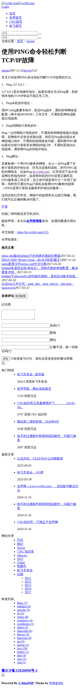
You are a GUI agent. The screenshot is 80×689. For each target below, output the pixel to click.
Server (31, 41)
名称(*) (55, 325)
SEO (20, 559)
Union (21, 562)
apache (23, 610)
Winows (22, 555)
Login (5, 6)
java (21, 659)
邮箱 (53, 332)
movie (23, 645)
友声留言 (15, 17)
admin (5, 70)
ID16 (28, 588)
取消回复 (21, 296)
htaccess (24, 638)
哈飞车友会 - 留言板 (30, 374)
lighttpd (24, 606)
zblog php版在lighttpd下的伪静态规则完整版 (31, 255)
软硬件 (21, 566)
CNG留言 (15, 21)
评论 (5, 358)
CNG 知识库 (25, 551)
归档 (20, 574)
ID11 (28, 578)
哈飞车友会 (25, 570)
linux (22, 603)
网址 (53, 339)
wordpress (25, 624)
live (22, 648)
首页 (12, 13)
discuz (23, 634)
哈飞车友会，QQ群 (30, 472)
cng (21, 662)
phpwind (24, 631)
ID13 (28, 581)
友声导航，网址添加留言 (34, 388)
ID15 (28, 585)
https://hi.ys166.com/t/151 (33, 232)
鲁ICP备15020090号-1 (20, 670)
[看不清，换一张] (62, 347)
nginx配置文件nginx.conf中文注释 (24, 264)
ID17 (28, 592)
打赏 (5, 206)
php (21, 655)
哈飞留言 (15, 25)
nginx (22, 617)
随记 (20, 544)
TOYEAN (56, 683)
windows (25, 620)
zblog (22, 627)
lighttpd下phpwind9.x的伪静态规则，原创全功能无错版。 (40, 276)
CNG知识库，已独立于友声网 (37, 522)
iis (20, 613)
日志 (20, 540)
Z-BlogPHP (26, 683)
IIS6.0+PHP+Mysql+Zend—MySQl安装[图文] (31, 260)
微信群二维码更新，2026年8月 (38, 421)
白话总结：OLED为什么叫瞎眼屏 (40, 458)
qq (20, 641)
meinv (23, 652)
